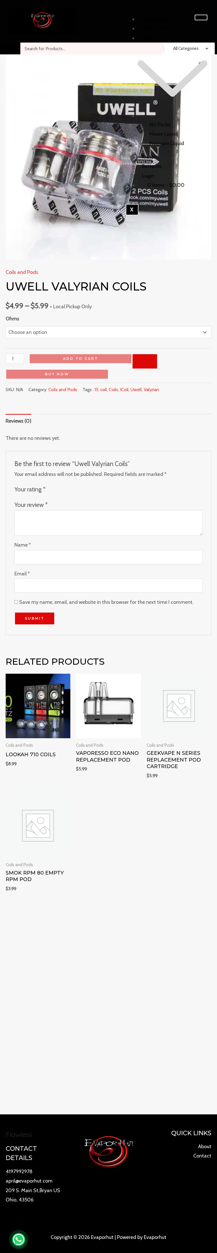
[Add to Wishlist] (145, 361)
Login (148, 176)
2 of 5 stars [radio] (59, 489)
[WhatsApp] (18, 1239)
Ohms (12, 319)
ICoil (124, 389)
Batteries (152, 166)
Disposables (155, 19)
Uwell (136, 389)
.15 (96, 389)
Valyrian (151, 389)
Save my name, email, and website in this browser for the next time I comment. (106, 602)
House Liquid (163, 134)
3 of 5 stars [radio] (66, 489)
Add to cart (80, 358)
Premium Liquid (166, 143)
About (204, 1146)
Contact (202, 1156)
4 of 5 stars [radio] (73, 489)
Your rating (29, 489)
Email (22, 574)
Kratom (150, 157)
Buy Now (57, 374)
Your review (31, 504)
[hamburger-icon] (201, 17)
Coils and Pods (158, 28)
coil (103, 389)
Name (22, 545)
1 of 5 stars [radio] (52, 489)
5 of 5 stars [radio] (80, 489)
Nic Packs (159, 124)
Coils (113, 389)
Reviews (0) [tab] (18, 421)
